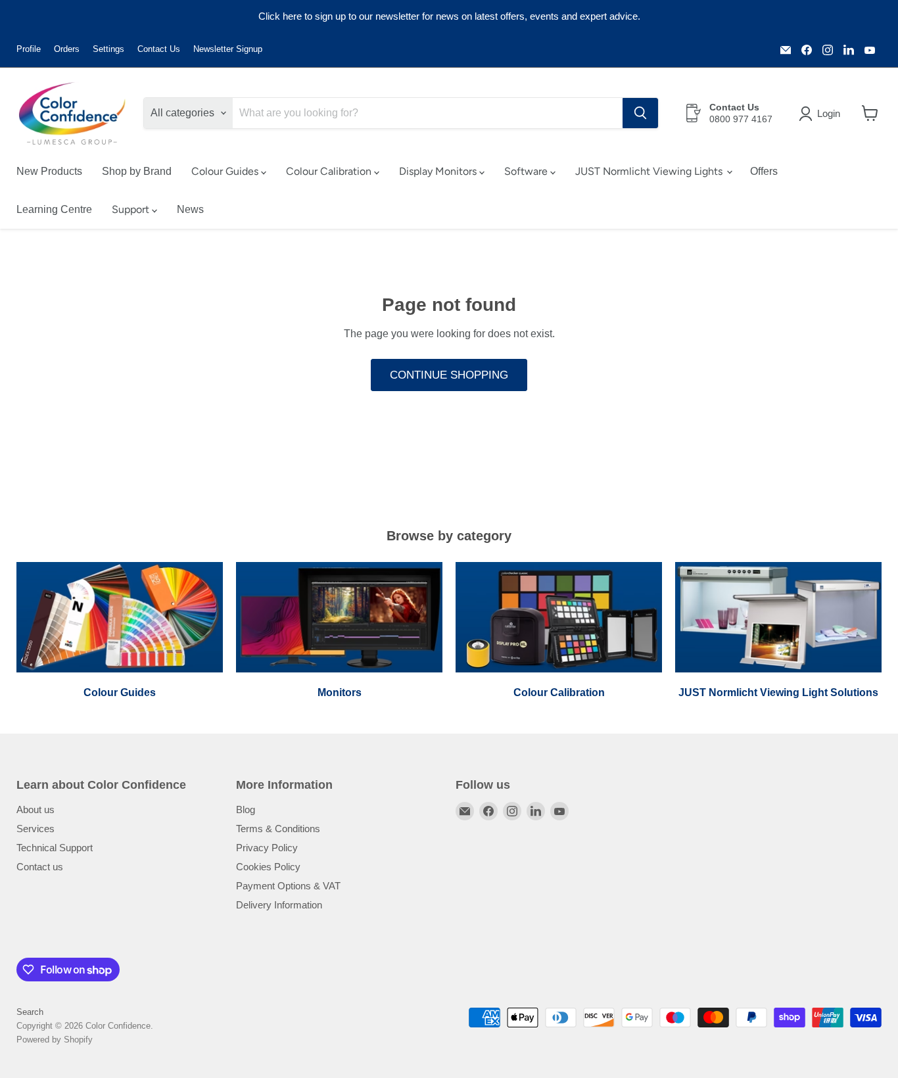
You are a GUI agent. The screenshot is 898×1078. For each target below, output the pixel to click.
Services (35, 828)
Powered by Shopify (54, 1039)
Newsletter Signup (227, 49)
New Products (49, 171)
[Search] (640, 113)
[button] (822, 114)
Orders (67, 49)
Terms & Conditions (278, 828)
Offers (764, 171)
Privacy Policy (267, 847)
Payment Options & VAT (288, 885)
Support (132, 209)
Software (527, 171)
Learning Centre (54, 209)
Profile (28, 49)
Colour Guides (226, 171)
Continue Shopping (449, 375)
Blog (245, 809)
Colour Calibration (330, 171)
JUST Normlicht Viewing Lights (650, 171)
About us (35, 809)
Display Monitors (439, 171)
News (190, 209)
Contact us (39, 866)
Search (29, 1012)
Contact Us (158, 49)
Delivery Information (279, 904)
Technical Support (54, 847)
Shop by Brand (137, 171)
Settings (108, 49)
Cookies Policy (268, 866)
